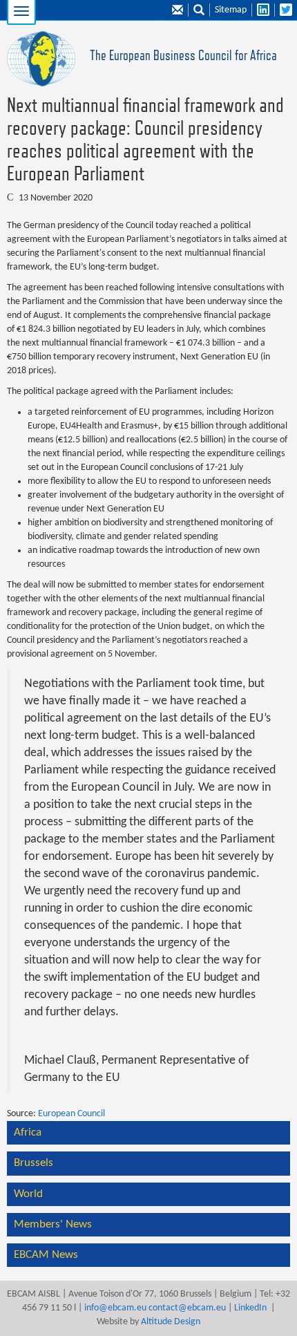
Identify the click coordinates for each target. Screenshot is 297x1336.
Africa (27, 1132)
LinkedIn (250, 1308)
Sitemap (231, 10)
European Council (71, 1114)
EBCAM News (46, 1255)
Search (198, 10)
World (28, 1194)
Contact (177, 10)
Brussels (33, 1163)
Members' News (53, 1224)
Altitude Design (170, 1322)
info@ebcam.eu (115, 1308)
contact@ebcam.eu (187, 1308)
